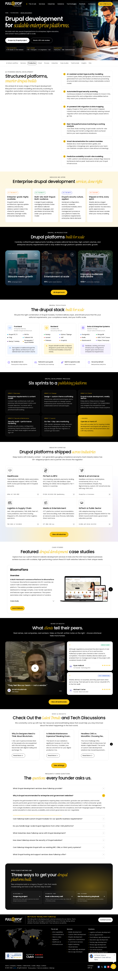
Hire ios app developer (75, 949)
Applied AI (55, 937)
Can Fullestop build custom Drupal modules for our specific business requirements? (48, 802)
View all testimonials (59, 702)
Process (46, 63)
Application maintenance (76, 937)
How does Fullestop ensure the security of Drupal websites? (37, 838)
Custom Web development (77, 932)
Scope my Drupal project (17, 40)
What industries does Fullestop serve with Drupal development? (39, 830)
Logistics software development (100, 930)
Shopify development (75, 935)
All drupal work (59, 292)
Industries (51, 4)
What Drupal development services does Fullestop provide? (37, 788)
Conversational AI (58, 932)
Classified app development (99, 952)
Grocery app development (98, 945)
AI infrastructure (57, 942)
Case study (14, 601)
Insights (83, 63)
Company (91, 4)
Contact (43, 963)
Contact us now (105, 917)
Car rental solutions (96, 947)
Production (32, 63)
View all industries (59, 534)
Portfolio (82, 4)
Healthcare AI (56, 940)
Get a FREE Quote (105, 4)
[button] (111, 589)
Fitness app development (98, 942)
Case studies (64, 63)
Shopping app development (99, 950)
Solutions (61, 4)
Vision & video (56, 935)
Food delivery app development (100, 935)
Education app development (99, 937)
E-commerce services (75, 940)
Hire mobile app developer (76, 947)
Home (6, 13)
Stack (40, 63)
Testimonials (75, 63)
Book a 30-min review (41, 40)
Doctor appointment (96, 932)
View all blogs (59, 765)
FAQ (90, 63)
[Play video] (35, 668)
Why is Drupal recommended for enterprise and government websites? (42, 795)
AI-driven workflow (12, 63)
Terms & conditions (42, 965)
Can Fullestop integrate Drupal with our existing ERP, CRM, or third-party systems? (47, 845)
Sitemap (52, 965)
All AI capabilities (57, 930)
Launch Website (17, 608)
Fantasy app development (98, 940)
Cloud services (73, 944)
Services (42, 4)
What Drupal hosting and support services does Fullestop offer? (39, 852)
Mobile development (75, 930)
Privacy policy (32, 965)
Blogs (38, 963)
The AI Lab (32, 4)
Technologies (71, 4)
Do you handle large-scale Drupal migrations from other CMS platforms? (43, 823)
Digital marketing (73, 942)
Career (33, 963)
